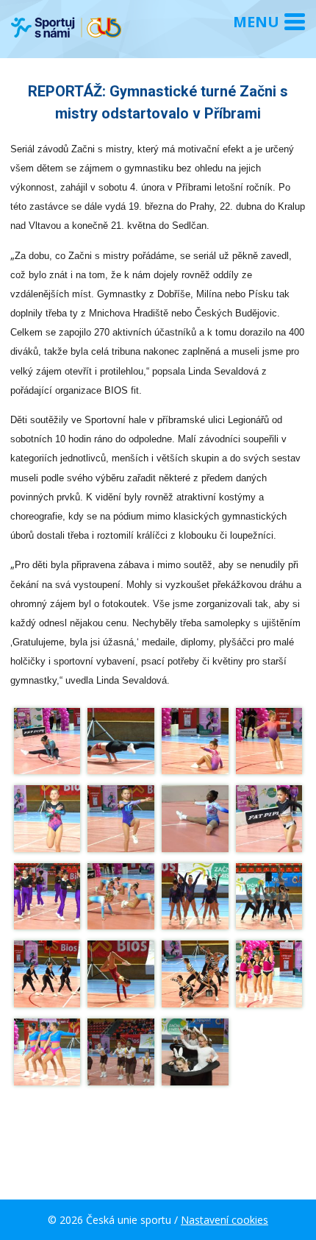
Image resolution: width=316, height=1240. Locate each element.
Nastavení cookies (224, 1220)
